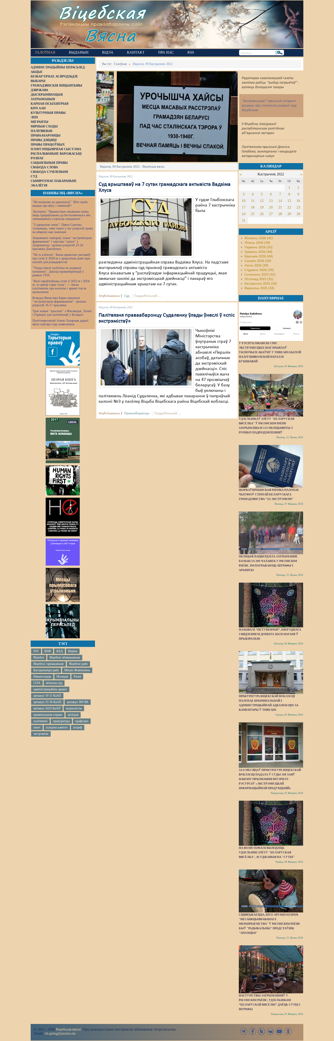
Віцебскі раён (78, 664)
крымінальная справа (47, 714)
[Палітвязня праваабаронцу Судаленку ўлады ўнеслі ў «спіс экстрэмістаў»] (146, 357)
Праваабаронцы (137, 413)
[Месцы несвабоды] (63, 440)
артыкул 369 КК (77, 702)
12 (262, 201)
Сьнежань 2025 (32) (259, 274)
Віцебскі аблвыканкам (65, 657)
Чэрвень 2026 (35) (258, 247)
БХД (59, 651)
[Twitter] (261, 1031)
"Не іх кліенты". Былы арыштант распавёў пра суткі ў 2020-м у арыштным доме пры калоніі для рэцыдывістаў (61, 258)
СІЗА (36, 683)
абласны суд (54, 683)
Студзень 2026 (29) (259, 270)
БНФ (47, 651)
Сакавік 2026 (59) (257, 261)
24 (243, 214)
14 (280, 201)
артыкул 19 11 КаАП (47, 695)
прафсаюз (81, 721)
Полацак (62, 676)
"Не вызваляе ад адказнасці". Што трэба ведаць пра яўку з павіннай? (59, 203)
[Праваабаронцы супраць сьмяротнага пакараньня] (63, 517)
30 (298, 214)
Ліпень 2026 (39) (257, 243)
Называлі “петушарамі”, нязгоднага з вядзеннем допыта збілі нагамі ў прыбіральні (270, 634)
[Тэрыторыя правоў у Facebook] (63, 348)
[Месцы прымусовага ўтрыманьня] (63, 585)
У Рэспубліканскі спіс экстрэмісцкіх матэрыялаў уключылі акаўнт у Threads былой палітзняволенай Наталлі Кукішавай (270, 352)
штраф (77, 727)
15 (289, 201)
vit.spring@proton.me (60, 1033)
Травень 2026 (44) (258, 252)
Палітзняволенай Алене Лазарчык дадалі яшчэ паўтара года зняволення (60, 322)
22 (289, 207)
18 (252, 207)
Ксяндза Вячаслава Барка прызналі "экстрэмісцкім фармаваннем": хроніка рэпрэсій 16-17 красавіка (59, 301)
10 (243, 201)
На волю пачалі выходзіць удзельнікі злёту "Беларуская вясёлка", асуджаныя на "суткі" (267, 852)
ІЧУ (36, 651)
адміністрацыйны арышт (50, 689)
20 (271, 207)
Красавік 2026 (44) (258, 256)
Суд (127, 296)
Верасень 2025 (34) (259, 288)
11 (252, 201)
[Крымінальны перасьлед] (63, 621)
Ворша (72, 651)
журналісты (74, 708)
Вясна (110, 35)
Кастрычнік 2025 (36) (260, 284)
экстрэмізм (40, 733)
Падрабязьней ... (147, 296)
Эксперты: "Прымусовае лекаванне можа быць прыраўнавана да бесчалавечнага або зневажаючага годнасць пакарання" (61, 215)
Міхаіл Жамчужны (77, 670)
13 (271, 201)
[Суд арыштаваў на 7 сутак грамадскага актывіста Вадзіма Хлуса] (146, 227)
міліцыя (73, 714)
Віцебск (38, 657)
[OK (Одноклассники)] (288, 1031)
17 (243, 207)
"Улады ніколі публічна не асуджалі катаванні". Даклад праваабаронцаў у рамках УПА (58, 271)
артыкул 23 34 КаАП (47, 702)
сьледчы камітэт (57, 727)
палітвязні (40, 721)
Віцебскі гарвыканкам (48, 664)
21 (280, 207)
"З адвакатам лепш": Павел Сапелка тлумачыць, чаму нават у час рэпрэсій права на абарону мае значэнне (62, 228)
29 (289, 214)
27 (271, 214)
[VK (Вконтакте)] (270, 1031)
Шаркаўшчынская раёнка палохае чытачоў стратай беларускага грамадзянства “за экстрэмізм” (269, 494)
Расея (77, 676)
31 (243, 220)
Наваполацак (42, 676)
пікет (36, 727)
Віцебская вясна (68, 1029)
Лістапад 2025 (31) (258, 279)
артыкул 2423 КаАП (46, 708)
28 (280, 214)
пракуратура (61, 721)
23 (298, 207)
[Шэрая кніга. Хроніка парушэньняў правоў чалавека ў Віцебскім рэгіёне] (63, 391)
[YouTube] (279, 1031)
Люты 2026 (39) (256, 265)
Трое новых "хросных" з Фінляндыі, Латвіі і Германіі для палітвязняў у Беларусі (62, 312)
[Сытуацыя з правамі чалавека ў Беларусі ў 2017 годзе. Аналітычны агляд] (63, 552)
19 (262, 207)
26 (262, 214)
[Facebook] (253, 1031)
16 (298, 201)
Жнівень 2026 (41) (258, 238)
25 (252, 214)
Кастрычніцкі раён (46, 670)
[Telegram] (244, 1031)
